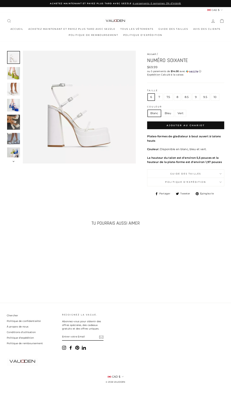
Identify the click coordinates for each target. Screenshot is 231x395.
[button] (185, 71)
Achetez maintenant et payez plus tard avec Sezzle (71, 29)
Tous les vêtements (136, 29)
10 (215, 97)
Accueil (16, 29)
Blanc (154, 113)
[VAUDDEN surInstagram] (64, 348)
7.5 (168, 97)
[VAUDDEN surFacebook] (71, 348)
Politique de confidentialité (24, 321)
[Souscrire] (101, 337)
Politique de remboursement (93, 35)
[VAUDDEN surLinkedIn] (84, 348)
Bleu (168, 113)
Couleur (154, 106)
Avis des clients (207, 29)
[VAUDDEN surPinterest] (77, 348)
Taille (152, 90)
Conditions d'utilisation (21, 332)
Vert (180, 113)
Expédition (153, 74)
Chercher (12, 315)
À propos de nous (17, 326)
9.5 (205, 97)
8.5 (187, 97)
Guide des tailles (173, 29)
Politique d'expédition (142, 35)
